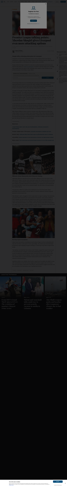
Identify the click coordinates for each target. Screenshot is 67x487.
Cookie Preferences (58, 485)
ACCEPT (57, 481)
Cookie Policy (11, 485)
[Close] (65, 483)
